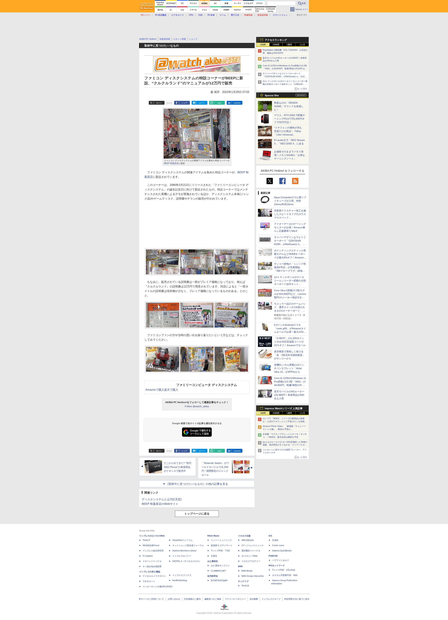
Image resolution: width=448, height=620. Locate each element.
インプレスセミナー (181, 556)
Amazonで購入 (154, 389)
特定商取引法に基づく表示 (296, 599)
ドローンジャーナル (152, 561)
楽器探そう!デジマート (221, 545)
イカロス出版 (244, 536)
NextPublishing (179, 580)
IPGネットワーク (277, 565)
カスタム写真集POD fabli (285, 575)
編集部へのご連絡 (212, 599)
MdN (240, 566)
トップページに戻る (196, 513)
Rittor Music (213, 536)
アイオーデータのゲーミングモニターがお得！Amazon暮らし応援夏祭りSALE (290, 227)
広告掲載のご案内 (192, 599)
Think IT (146, 540)
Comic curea (278, 545)
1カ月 (302, 44)
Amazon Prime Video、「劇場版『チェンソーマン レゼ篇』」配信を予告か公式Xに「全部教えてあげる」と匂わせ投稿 (284, 429)
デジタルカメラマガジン (154, 576)
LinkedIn (236, 103)
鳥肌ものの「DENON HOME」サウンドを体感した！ (288, 106)
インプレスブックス (181, 575)
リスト (169, 103)
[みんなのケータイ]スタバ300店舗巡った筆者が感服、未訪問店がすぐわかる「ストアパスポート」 (285, 445)
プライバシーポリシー (235, 599)
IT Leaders (148, 556)
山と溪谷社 (212, 561)
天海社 (275, 540)
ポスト (159, 103)
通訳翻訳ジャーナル (250, 550)
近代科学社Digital (219, 580)
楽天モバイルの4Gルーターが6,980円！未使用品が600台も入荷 (289, 395)
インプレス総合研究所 (153, 550)
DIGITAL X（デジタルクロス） (186, 561)
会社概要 (254, 599)
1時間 (263, 44)
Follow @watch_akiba (197, 406)
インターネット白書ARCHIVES (157, 586)
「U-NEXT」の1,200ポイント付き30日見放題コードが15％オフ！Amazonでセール (290, 342)
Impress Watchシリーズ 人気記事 (284, 408)
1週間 (289, 44)
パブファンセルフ (280, 560)
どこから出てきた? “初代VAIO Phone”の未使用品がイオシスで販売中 (177, 467)
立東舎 (214, 556)
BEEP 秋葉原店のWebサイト (160, 503)
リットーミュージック (221, 540)
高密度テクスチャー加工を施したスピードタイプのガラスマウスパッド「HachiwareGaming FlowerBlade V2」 (290, 217)
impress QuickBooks (282, 550)
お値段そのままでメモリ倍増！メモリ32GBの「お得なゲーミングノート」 (289, 155)
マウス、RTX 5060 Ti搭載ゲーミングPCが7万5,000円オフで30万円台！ (289, 119)
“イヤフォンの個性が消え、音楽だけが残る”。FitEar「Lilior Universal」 (289, 131)
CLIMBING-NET (218, 571)
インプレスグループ (271, 599)
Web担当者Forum (151, 545)
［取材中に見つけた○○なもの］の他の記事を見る (197, 483)
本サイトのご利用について (151, 599)
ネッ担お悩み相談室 (152, 566)
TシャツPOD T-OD (220, 550)
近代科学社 (212, 576)
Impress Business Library (184, 550)
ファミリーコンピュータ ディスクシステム (206, 385)
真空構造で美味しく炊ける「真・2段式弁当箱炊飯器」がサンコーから (289, 355)
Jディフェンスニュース (252, 545)
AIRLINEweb (247, 540)
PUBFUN (273, 556)
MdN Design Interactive (252, 576)
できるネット (149, 581)
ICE (270, 536)
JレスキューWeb (249, 556)
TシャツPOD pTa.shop (283, 570)
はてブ (202, 103)
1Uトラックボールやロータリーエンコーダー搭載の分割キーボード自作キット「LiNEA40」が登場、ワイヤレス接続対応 (285, 84)
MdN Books (247, 571)
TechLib (245, 585)
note (219, 103)
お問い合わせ (174, 599)
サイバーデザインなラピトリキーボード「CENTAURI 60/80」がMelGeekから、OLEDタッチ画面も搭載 (284, 76)
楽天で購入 (171, 389)
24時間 (276, 44)
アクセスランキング (276, 40)
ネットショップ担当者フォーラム (188, 545)
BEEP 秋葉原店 (171, 163)
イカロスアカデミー (250, 561)
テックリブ (243, 581)
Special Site (272, 95)
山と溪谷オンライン (220, 565)
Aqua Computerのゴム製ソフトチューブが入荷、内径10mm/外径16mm (290, 201)
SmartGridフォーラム (182, 540)
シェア (184, 103)
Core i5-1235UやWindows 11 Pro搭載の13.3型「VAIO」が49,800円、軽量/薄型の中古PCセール (285, 68)
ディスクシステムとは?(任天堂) (161, 499)
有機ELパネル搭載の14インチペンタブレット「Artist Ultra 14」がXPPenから (289, 368)
